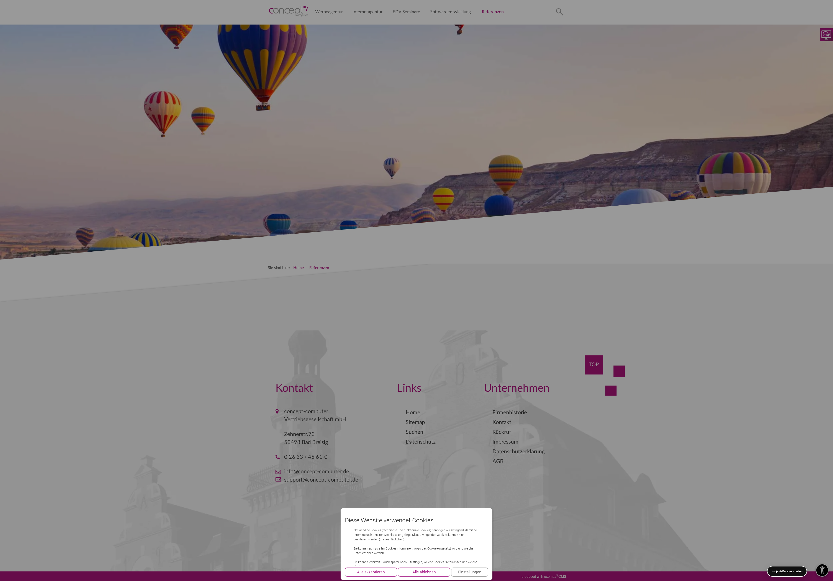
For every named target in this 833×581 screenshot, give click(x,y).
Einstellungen (469, 572)
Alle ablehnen (424, 572)
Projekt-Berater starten (787, 571)
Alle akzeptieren (371, 572)
